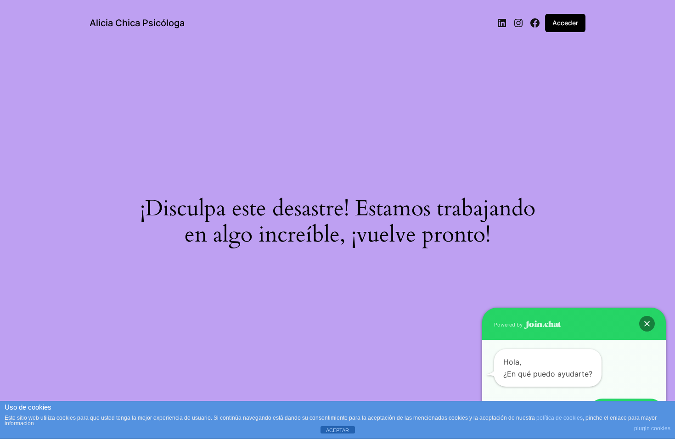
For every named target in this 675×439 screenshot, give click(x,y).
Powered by (509, 324)
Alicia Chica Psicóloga (137, 22)
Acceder (565, 23)
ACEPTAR (337, 430)
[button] (647, 324)
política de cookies (559, 418)
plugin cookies (652, 428)
